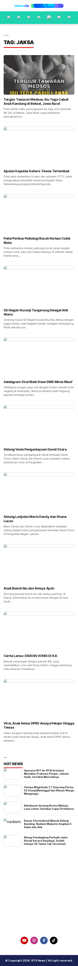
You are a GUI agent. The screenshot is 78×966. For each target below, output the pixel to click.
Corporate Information (39, 896)
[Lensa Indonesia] (9, 17)
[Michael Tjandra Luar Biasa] (29, 17)
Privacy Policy (39, 905)
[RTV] (69, 17)
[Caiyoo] (39, 17)
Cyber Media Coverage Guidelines (39, 914)
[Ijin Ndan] (19, 17)
